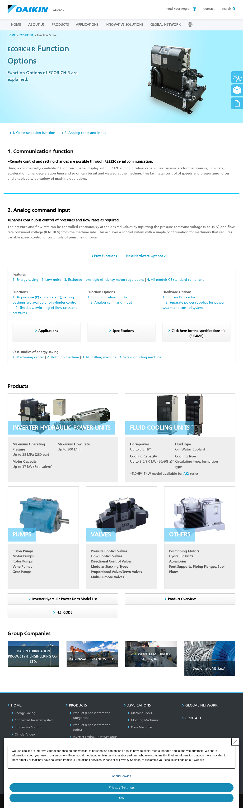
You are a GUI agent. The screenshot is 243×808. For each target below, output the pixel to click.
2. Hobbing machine (63, 357)
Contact (209, 8)
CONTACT (193, 718)
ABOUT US (36, 25)
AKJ (186, 474)
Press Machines (141, 727)
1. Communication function (33, 133)
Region (179, 8)
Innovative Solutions (30, 727)
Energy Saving (25, 713)
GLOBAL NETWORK (165, 25)
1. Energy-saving (25, 280)
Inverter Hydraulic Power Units (95, 737)
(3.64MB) (196, 333)
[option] (121, 76)
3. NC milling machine (99, 357)
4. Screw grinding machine (140, 357)
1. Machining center (28, 357)
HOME (16, 25)
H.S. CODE (64, 612)
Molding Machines (144, 720)
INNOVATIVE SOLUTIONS (124, 25)
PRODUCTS (60, 25)
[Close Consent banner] (235, 742)
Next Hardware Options (144, 256)
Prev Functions (105, 256)
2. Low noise (51, 280)
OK (121, 798)
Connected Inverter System (34, 720)
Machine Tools (141, 713)
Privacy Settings (121, 787)
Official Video (25, 734)
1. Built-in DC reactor (179, 297)
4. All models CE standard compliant (175, 280)
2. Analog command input (85, 133)
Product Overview (182, 599)
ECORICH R (26, 35)
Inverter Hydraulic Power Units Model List (64, 599)
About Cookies (121, 776)
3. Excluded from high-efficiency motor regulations (104, 280)
